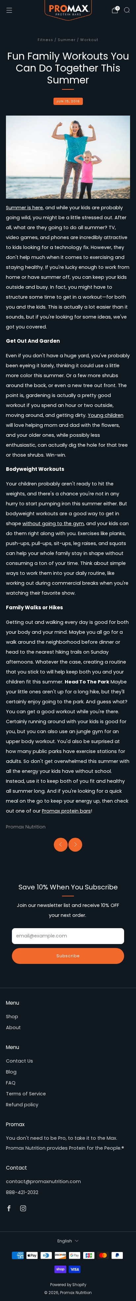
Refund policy (22, 1104)
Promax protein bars (66, 811)
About (13, 1027)
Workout (89, 39)
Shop (12, 1016)
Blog (11, 1072)
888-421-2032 (22, 1192)
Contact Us (19, 1061)
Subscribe (68, 956)
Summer (67, 39)
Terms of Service (26, 1093)
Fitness (45, 39)
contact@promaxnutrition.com (43, 1181)
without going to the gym (53, 523)
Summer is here (24, 207)
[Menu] (9, 10)
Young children (105, 415)
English (64, 1241)
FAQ (11, 1082)
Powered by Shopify (68, 1284)
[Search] (126, 10)
